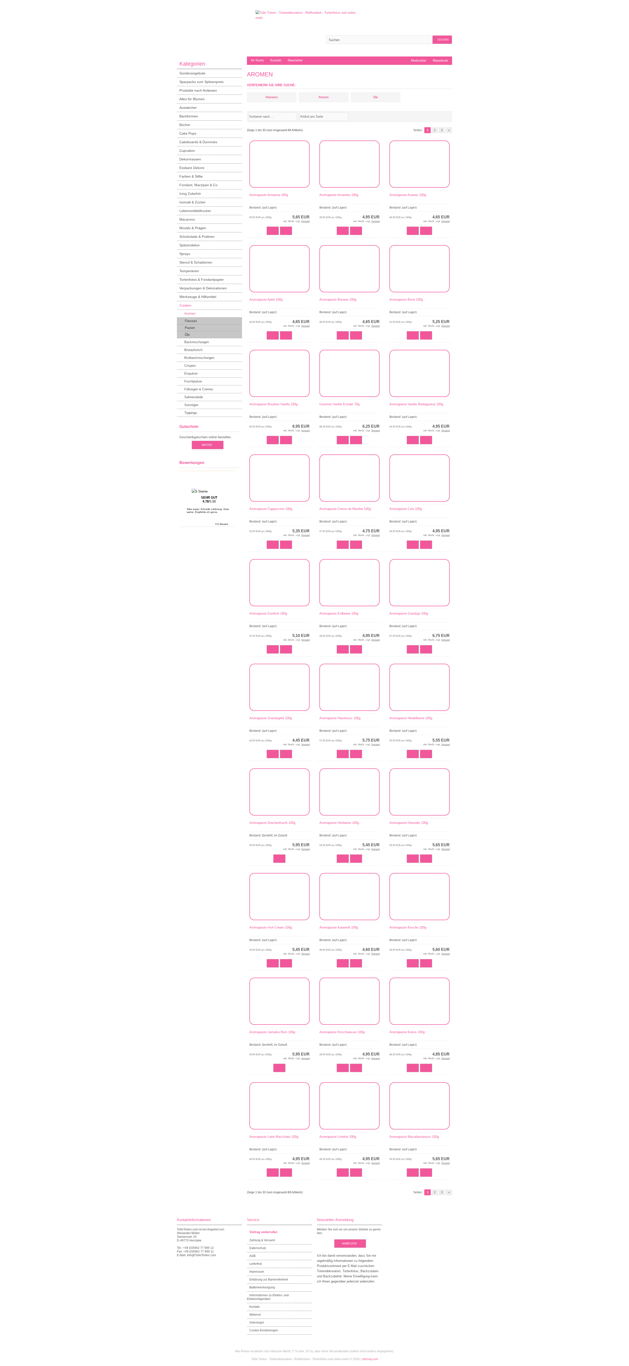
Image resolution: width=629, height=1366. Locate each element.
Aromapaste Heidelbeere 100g (410, 718)
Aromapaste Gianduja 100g (408, 613)
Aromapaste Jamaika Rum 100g (272, 1032)
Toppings (190, 413)
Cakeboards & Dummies (198, 142)
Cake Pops (187, 133)
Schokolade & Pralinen (196, 237)
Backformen (188, 116)
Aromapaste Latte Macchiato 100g (273, 1137)
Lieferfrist (255, 1264)
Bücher (184, 125)
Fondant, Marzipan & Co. (198, 185)
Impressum (256, 1271)
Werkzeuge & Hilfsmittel (197, 297)
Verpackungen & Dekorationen (203, 288)
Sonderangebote (192, 73)
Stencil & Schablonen (195, 262)
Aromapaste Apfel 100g (266, 299)
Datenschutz (257, 1248)
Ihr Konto (257, 60)
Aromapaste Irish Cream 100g (270, 927)
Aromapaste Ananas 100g (407, 195)
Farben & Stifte (191, 176)
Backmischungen (196, 342)
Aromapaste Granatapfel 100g (270, 718)
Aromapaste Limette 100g (337, 1137)
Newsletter (295, 60)
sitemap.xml (370, 1359)
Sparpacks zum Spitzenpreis (201, 82)
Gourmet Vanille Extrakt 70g (339, 404)
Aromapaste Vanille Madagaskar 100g (416, 404)
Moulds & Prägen (192, 228)
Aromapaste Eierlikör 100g (268, 613)
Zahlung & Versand (262, 1240)
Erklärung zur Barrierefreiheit (268, 1279)
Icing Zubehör (190, 194)
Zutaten (185, 305)
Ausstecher (188, 108)
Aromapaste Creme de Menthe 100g (345, 509)
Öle (187, 335)
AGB (252, 1256)
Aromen (189, 313)
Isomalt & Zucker (192, 202)
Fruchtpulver (193, 381)
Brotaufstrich (193, 350)
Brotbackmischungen (199, 358)
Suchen (442, 40)
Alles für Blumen (192, 99)
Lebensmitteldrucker (195, 211)
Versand (305, 221)
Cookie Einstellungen (263, 1330)
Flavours (191, 321)
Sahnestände (193, 397)
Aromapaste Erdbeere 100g (338, 613)
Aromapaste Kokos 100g (407, 1032)
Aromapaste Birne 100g (406, 299)
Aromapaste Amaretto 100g (338, 195)
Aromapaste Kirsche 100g (407, 927)
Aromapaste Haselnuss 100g (339, 718)
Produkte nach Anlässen (198, 90)
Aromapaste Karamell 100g (338, 927)
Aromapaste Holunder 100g (408, 823)
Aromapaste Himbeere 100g (339, 823)
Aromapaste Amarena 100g (268, 195)
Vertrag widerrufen (263, 1232)
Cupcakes (187, 151)
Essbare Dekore (191, 168)
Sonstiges (191, 405)
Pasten (190, 328)
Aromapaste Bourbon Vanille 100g (273, 404)
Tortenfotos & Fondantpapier (201, 280)
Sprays (184, 254)
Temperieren (189, 271)
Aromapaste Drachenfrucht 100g (272, 823)
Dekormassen (190, 159)
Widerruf (255, 1314)
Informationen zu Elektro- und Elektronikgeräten (268, 1297)
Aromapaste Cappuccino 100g (270, 509)
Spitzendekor (189, 245)
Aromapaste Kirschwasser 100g (342, 1032)
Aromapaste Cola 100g (405, 509)
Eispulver (191, 373)
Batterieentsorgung (262, 1287)
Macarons (187, 219)
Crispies (190, 365)
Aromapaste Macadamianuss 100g (414, 1137)
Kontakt (275, 60)
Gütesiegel (256, 1322)
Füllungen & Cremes (198, 389)
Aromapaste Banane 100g (337, 299)
